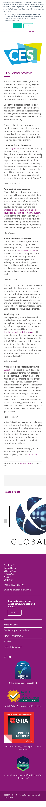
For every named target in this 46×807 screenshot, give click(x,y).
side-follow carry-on (27, 250)
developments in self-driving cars (19, 332)
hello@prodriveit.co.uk (20, 589)
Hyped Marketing (33, 795)
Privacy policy (8, 797)
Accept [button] (17, 26)
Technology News (26, 463)
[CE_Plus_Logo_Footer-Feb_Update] (23, 662)
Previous (30, 31)
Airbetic (8, 370)
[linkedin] (5, 657)
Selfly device (14, 148)
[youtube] (10, 657)
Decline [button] (28, 26)
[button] (5, 521)
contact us (32, 454)
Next (38, 31)
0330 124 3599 (17, 584)
